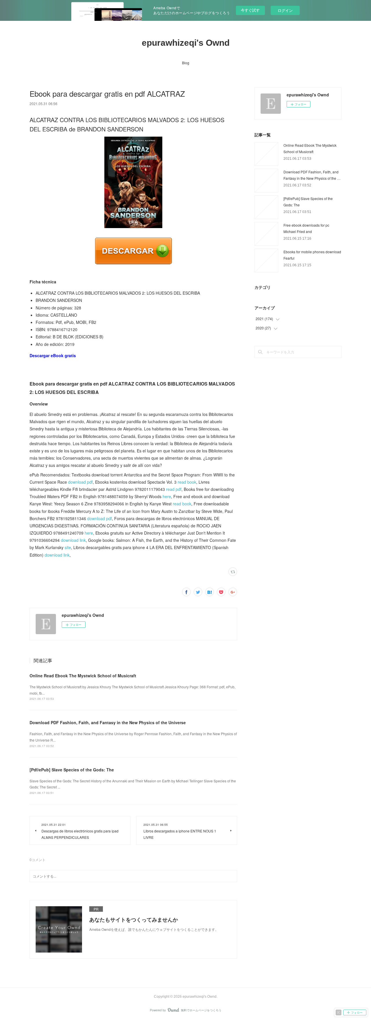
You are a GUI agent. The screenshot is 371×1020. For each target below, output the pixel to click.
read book (187, 482)
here (167, 496)
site (68, 547)
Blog (185, 62)
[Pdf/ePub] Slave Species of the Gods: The (72, 770)
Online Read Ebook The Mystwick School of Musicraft (83, 675)
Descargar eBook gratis (53, 355)
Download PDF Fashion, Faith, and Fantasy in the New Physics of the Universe (108, 722)
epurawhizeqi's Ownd (186, 42)
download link (73, 540)
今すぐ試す (250, 10)
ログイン (285, 10)
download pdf (80, 482)
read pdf (173, 489)
